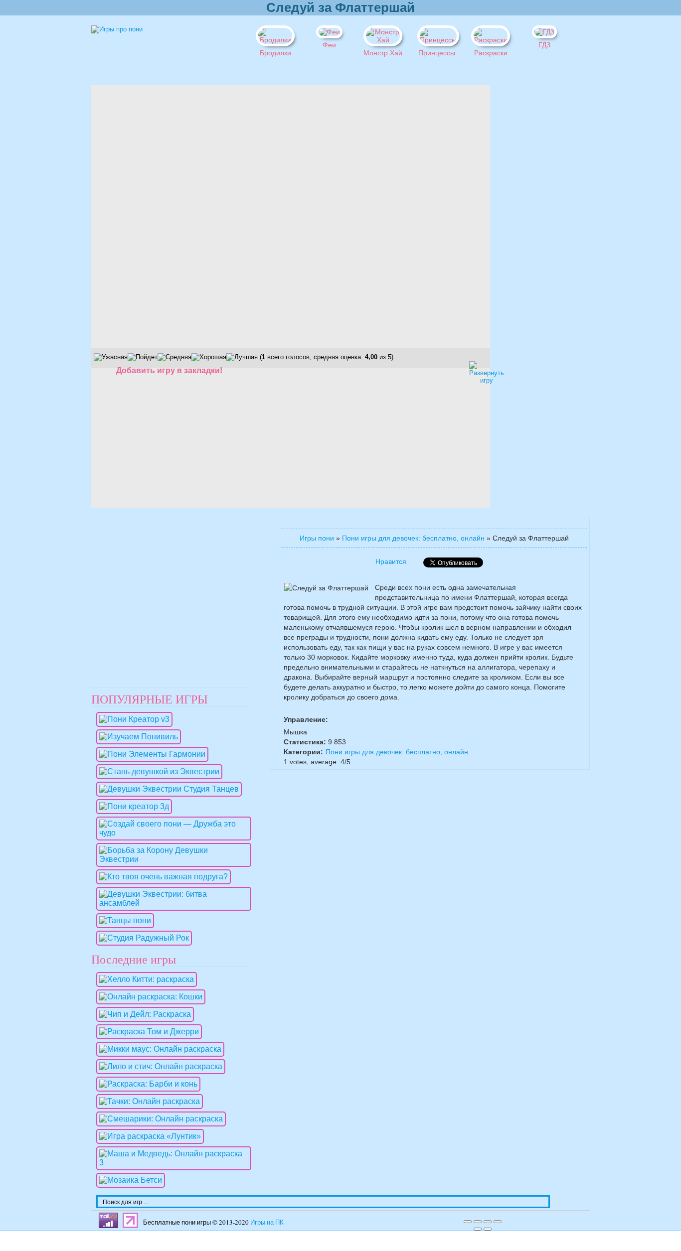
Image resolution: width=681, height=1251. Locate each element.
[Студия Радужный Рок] (141, 938)
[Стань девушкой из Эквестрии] (156, 771)
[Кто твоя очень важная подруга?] (161, 876)
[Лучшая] (242, 357)
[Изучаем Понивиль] (136, 736)
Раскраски (491, 53)
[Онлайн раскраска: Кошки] (148, 996)
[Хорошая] (208, 357)
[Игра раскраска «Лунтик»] (147, 1136)
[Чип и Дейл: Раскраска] (142, 1014)
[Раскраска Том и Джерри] (146, 1031)
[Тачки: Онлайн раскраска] (147, 1101)
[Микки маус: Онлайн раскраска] (157, 1049)
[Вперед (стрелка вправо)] (488, 1229)
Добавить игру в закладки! (169, 370)
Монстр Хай (382, 53)
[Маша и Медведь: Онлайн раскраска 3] (171, 1162)
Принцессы (436, 53)
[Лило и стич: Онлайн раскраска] (158, 1066)
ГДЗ (544, 45)
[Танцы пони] (122, 920)
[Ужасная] (111, 357)
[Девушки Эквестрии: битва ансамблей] (171, 903)
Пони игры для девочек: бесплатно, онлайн (413, 538)
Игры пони (317, 538)
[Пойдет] (143, 357)
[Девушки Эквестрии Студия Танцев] (166, 789)
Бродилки (275, 53)
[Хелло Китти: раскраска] (144, 979)
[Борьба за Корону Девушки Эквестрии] (171, 859)
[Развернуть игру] (477, 369)
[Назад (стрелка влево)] (478, 1229)
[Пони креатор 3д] (131, 806)
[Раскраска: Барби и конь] (145, 1084)
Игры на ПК (267, 1222)
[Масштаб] (498, 1221)
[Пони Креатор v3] (131, 719)
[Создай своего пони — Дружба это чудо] (171, 833)
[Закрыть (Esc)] (468, 1221)
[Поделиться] (478, 1221)
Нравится (390, 561)
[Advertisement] (525, 234)
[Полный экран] (488, 1221)
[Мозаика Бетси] (128, 1180)
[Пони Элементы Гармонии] (149, 754)
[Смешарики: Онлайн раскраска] (158, 1118)
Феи (329, 45)
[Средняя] (174, 357)
